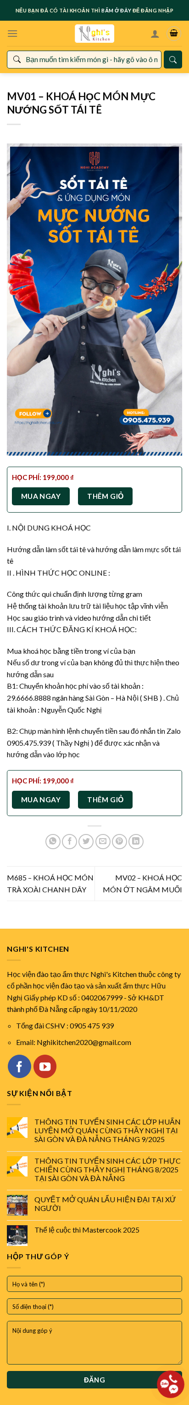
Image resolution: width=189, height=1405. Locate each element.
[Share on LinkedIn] (136, 841)
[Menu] (12, 33)
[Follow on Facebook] (19, 1066)
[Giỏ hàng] (174, 33)
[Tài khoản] (155, 33)
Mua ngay (41, 496)
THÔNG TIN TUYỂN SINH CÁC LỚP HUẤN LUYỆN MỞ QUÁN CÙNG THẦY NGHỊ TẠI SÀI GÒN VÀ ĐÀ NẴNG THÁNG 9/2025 (107, 1130)
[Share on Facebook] (69, 841)
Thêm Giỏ (105, 496)
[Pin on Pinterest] (119, 841)
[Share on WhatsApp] (53, 841)
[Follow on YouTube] (44, 1066)
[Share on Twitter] (86, 841)
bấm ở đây (116, 10)
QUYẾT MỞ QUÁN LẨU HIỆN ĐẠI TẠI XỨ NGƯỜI (105, 1203)
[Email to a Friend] (103, 841)
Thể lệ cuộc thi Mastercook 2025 (86, 1229)
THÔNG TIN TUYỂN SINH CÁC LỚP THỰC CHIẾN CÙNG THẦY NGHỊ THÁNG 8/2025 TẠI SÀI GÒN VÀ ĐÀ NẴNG (107, 1169)
